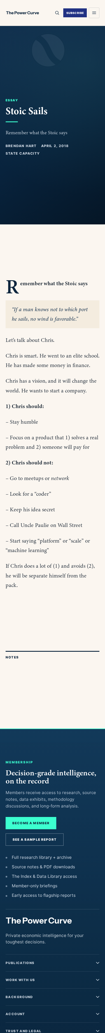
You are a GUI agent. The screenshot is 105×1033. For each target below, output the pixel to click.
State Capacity (23, 153)
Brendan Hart (21, 146)
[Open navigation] (94, 13)
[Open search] (56, 12)
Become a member (31, 823)
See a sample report (35, 840)
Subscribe (75, 13)
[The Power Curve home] (22, 13)
